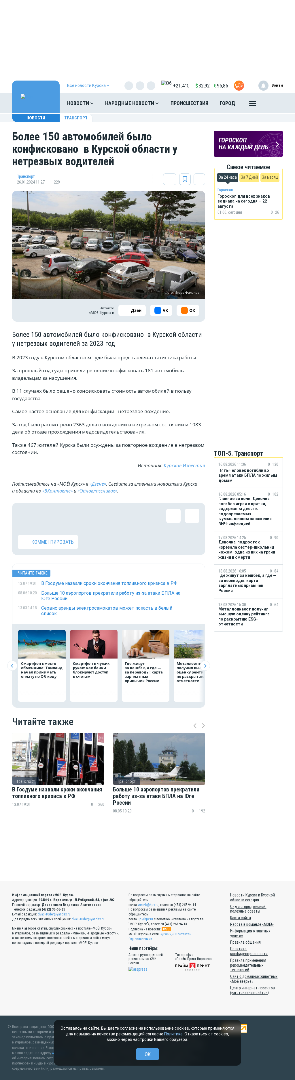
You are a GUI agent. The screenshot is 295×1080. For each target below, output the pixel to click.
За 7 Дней (249, 177)
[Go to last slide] (12, 666)
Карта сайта (240, 917)
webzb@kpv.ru (148, 905)
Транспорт (76, 118)
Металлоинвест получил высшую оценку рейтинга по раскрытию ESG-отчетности (195, 672)
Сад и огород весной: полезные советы (248, 909)
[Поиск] (272, 103)
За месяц (270, 177)
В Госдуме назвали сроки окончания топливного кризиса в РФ (57, 792)
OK (148, 1054)
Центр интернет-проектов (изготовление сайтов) (252, 990)
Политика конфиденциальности (249, 951)
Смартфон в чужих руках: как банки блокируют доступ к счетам (91, 670)
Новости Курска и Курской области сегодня (252, 897)
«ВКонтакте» (57, 491)
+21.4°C (181, 86)
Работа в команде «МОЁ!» (252, 924)
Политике (173, 1034)
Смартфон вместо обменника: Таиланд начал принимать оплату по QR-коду (42, 670)
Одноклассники (140, 939)
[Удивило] (81, 516)
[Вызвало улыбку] (44, 516)
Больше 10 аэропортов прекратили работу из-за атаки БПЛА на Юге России (156, 796)
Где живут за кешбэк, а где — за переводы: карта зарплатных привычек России (144, 672)
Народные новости (130, 103)
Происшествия (189, 103)
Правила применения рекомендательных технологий (248, 965)
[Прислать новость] (239, 86)
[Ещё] (253, 104)
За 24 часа (228, 177)
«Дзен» (165, 934)
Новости (78, 103)
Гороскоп (225, 190)
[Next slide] (205, 666)
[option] (58, 783)
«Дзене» (98, 484)
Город (227, 103)
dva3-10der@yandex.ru (54, 914)
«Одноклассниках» (97, 491)
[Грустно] (100, 516)
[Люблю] (62, 516)
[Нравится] (25, 516)
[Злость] (118, 516)
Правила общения (245, 942)
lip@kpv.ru (145, 919)
